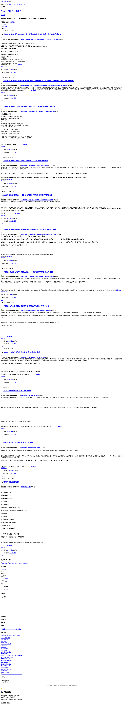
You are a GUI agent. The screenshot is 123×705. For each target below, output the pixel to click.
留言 (12, 69)
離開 (8, 702)
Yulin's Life (3, 647)
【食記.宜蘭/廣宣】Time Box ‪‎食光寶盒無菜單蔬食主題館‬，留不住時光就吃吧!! (33, 34)
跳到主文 (3, 15)
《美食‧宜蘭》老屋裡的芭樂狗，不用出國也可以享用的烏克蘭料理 (29, 106)
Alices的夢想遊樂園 (5, 638)
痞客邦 (9, 69)
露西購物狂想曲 (5, 671)
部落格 (5, 26)
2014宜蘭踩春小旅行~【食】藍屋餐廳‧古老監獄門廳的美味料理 (27, 195)
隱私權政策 (69, 685)
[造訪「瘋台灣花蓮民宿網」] (13, 563)
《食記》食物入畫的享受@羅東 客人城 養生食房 (21, 352)
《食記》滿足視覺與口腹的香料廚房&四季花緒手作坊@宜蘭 (26, 306)
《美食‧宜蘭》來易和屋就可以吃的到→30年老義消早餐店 (25, 161)
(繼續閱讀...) (4, 66)
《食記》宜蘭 (12, 72)
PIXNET (50, 685)
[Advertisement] (8, 606)
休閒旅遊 (12, 22)
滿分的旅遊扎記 (5, 667)
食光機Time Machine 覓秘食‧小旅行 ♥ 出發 (11, 655)
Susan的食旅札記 (5, 645)
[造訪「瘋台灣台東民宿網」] (23, 563)
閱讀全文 (20, 64)
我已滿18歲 (3, 702)
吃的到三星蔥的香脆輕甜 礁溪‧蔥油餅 (18, 443)
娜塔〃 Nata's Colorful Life (7, 657)
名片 (4, 28)
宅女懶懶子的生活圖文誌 (7, 652)
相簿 (4, 25)
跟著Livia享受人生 (5, 665)
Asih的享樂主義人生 (6, 639)
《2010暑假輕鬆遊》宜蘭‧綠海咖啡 (17, 391)
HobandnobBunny (5, 642)
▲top (2, 74)
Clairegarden (3, 641)
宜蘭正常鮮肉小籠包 (11, 482)
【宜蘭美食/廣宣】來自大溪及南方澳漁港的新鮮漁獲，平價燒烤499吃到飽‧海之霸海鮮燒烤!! (38, 81)
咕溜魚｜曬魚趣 (5, 653)
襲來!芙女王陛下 (5, 672)
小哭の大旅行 (4, 650)
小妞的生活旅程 (5, 648)
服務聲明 (75, 685)
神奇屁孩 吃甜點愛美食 (6, 660)
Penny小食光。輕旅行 (12, 11)
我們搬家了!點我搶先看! (7, 39)
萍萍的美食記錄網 (5, 662)
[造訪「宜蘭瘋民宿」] (4, 563)
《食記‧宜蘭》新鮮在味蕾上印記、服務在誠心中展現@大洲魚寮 (28, 272)
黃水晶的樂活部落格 (6, 664)
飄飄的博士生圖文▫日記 (6, 669)
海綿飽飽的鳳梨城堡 (6, 659)
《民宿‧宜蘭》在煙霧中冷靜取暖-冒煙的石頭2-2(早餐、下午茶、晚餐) (30, 229)
